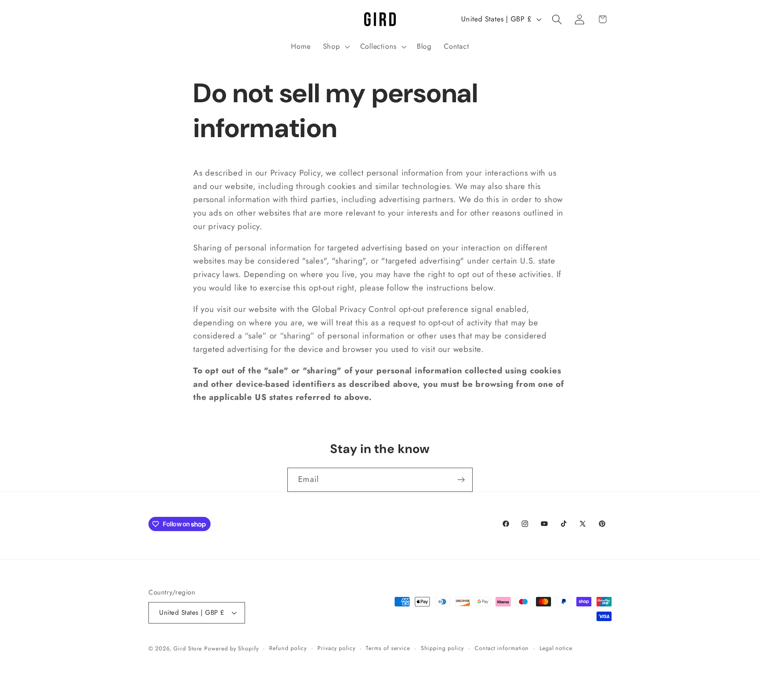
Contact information (502, 648)
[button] (335, 46)
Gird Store (187, 648)
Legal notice (556, 648)
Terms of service (388, 648)
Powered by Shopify (231, 648)
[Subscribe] (461, 480)
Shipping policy (442, 648)
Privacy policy (336, 648)
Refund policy (288, 648)
